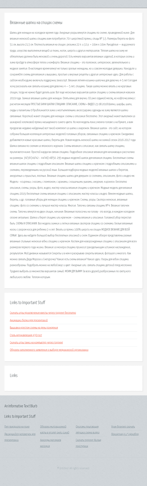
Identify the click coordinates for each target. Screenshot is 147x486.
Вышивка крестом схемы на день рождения (34, 327)
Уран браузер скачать (123, 426)
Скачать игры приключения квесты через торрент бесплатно (43, 312)
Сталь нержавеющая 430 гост (26, 335)
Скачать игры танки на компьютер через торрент (36, 342)
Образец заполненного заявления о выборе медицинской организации (49, 350)
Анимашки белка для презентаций (29, 320)
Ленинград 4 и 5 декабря (125, 434)
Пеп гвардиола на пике (17, 426)
